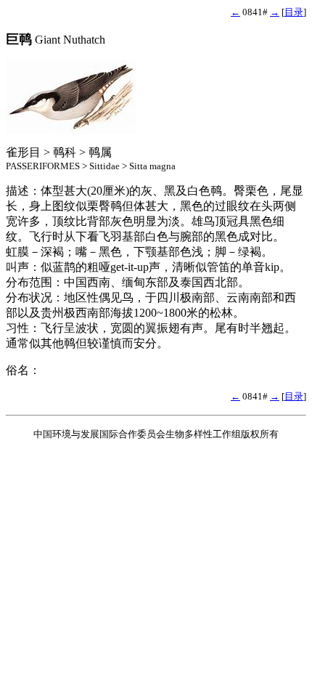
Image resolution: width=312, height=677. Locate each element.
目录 (293, 12)
